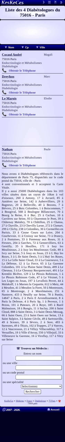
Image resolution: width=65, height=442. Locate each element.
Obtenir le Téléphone (22, 70)
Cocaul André (12, 54)
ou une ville (10, 363)
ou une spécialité (13, 382)
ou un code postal (13, 372)
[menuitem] (9, 47)
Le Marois (9, 98)
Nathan (7, 149)
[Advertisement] (32, 32)
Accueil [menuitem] (53, 409)
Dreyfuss (8, 76)
